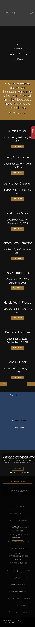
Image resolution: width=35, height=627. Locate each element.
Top (9, 611)
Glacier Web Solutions (11, 623)
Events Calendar (17, 591)
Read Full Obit (17, 146)
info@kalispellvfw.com (17, 537)
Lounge (17, 569)
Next (31, 384)
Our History (17, 562)
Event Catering (17, 572)
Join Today (17, 542)
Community (17, 560)
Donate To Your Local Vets (17, 482)
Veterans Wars (17, 578)
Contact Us (17, 468)
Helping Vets (18, 557)
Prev (4, 384)
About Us (17, 554)
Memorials (17, 585)
